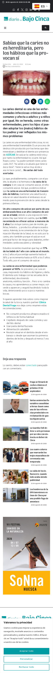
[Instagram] (26, 9)
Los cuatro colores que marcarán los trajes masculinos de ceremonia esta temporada (39, 455)
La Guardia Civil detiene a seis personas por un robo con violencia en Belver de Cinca (40, 433)
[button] (27, 101)
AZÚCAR (10, 155)
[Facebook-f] (18, 9)
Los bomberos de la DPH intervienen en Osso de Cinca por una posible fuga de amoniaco (39, 495)
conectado (31, 365)
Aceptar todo (27, 651)
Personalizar (26, 659)
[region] (26, 645)
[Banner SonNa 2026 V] (26, 594)
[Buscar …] (45, 28)
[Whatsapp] (14, 9)
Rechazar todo (26, 667)
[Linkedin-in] (31, 9)
